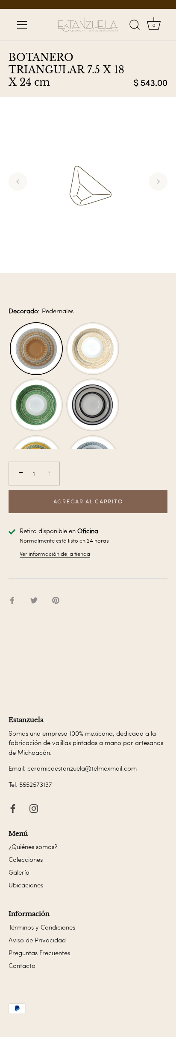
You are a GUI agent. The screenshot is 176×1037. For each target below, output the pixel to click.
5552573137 (35, 784)
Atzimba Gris (92, 404)
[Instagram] (33, 806)
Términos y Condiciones (42, 927)
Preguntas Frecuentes (39, 952)
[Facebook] (13, 806)
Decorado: (41, 311)
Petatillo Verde (36, 404)
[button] (18, 181)
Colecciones (26, 859)
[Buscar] (134, 26)
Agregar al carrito (88, 501)
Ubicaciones (26, 885)
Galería (19, 872)
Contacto (22, 965)
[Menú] (22, 24)
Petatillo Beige (92, 348)
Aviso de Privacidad (37, 940)
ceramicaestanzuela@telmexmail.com (82, 768)
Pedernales (36, 348)
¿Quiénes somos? (33, 846)
